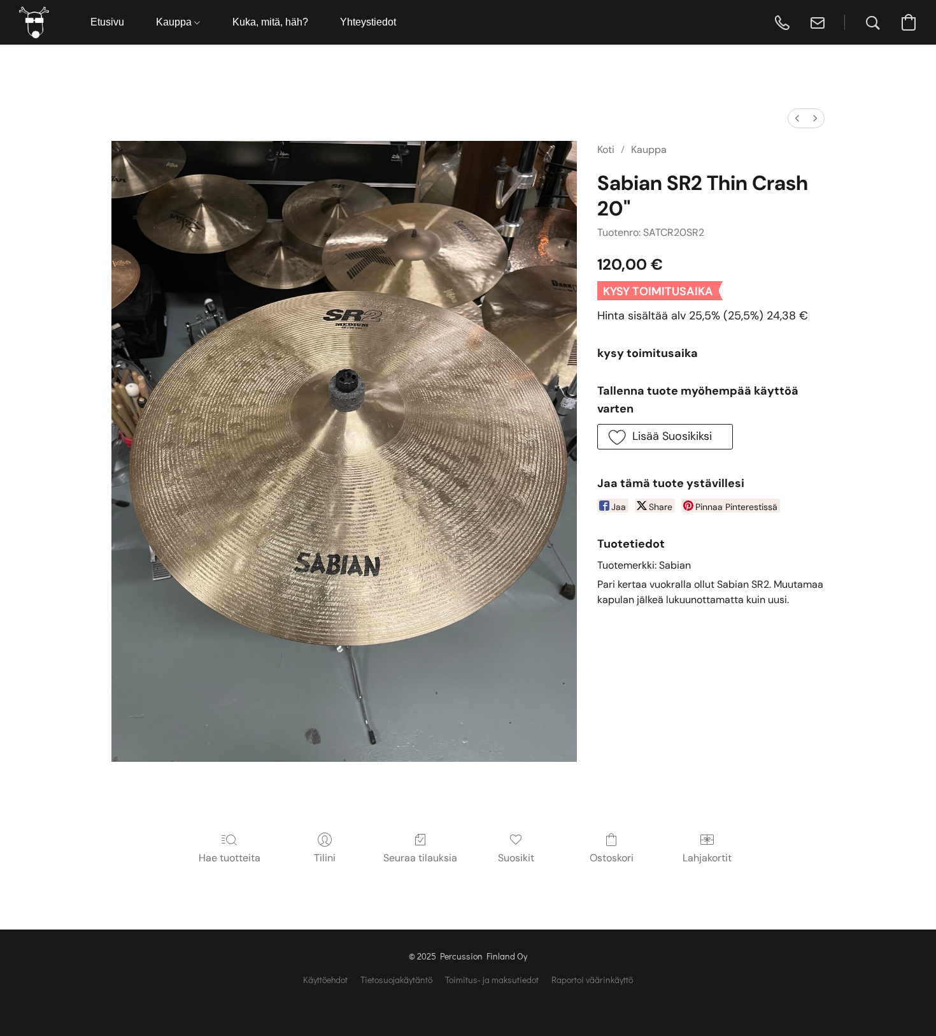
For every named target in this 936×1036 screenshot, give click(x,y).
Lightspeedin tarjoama (468, 1002)
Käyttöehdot (325, 980)
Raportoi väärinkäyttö (592, 980)
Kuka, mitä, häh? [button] (270, 22)
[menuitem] (797, 118)
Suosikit (516, 858)
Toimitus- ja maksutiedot (492, 980)
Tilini (325, 858)
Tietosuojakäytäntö (396, 980)
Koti (605, 149)
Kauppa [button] (175, 22)
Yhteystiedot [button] (368, 22)
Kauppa (649, 149)
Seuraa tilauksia (420, 858)
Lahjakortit (707, 858)
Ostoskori (612, 858)
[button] (34, 22)
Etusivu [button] (107, 22)
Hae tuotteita (229, 858)
